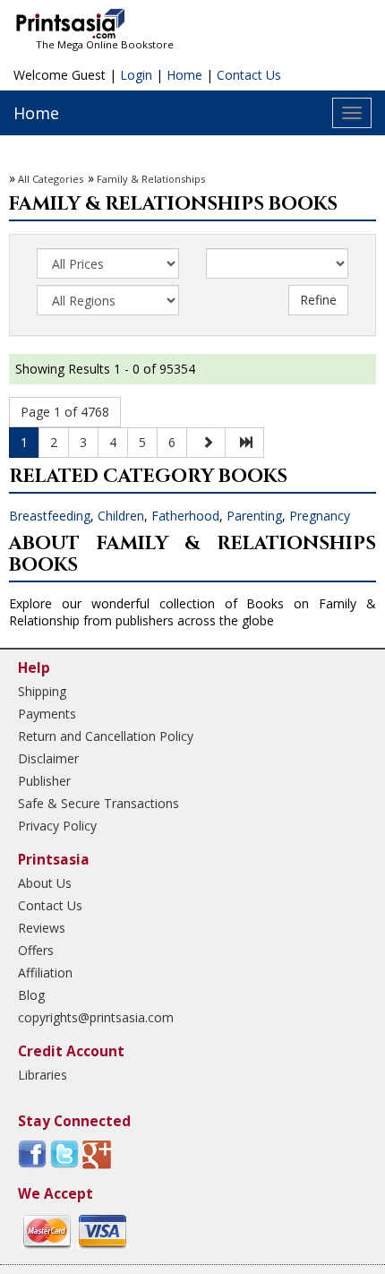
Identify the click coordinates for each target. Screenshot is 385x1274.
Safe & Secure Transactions (98, 803)
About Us (45, 882)
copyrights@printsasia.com (96, 1017)
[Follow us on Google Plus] (96, 1153)
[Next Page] (206, 442)
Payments (47, 713)
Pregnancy (319, 515)
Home (184, 74)
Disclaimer (48, 758)
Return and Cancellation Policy (105, 736)
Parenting (254, 515)
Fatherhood (185, 515)
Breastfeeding (49, 515)
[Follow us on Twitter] (64, 1153)
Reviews (41, 927)
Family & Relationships (151, 178)
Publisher (44, 780)
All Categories (50, 178)
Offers (36, 950)
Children (121, 515)
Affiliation (45, 972)
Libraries (42, 1074)
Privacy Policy (57, 825)
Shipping (42, 691)
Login (136, 74)
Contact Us (249, 74)
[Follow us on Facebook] (32, 1153)
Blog (31, 994)
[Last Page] (244, 442)
